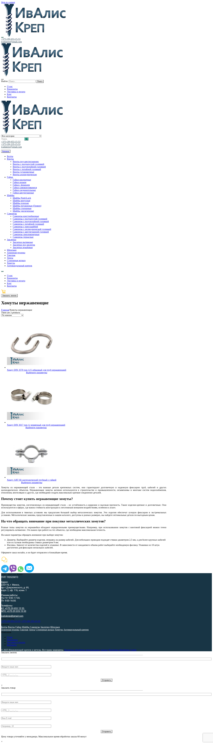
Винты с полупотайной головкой (29, 166)
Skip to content (8, 2)
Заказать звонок (9, 296)
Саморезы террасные (23, 237)
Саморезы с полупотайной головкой (31, 221)
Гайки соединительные (24, 190)
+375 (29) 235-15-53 (10, 144)
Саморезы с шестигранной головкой (31, 232)
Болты (10, 156)
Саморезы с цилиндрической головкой (32, 229)
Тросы (10, 258)
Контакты (12, 645)
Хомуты (11, 263)
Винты (10, 159)
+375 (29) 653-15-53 (10, 39)
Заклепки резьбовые (23, 247)
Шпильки (12, 250)
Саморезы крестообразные (26, 216)
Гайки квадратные (22, 180)
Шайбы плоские (21, 203)
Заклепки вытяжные (23, 242)
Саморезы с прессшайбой (25, 226)
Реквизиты (12, 640)
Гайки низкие (19, 182)
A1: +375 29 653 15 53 (12, 608)
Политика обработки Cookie (122, 650)
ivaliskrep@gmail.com (11, 42)
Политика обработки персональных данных (86, 650)
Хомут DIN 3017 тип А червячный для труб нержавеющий (36, 425)
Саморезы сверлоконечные (26, 234)
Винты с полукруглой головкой (28, 164)
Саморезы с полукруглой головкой (30, 219)
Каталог (5, 151)
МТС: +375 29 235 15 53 (13, 611)
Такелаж (11, 255)
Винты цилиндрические (25, 174)
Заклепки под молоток (24, 245)
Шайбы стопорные (22, 208)
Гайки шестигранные (23, 193)
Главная (5, 310)
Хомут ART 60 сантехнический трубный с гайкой (31, 480)
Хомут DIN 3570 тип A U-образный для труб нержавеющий (36, 370)
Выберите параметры (36, 372)
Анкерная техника (16, 252)
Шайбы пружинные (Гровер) (27, 206)
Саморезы (12, 213)
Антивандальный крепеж (19, 265)
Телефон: (5, 672)
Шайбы (10, 195)
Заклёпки (11, 239)
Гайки (10, 177)
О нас (10, 637)
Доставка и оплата (16, 642)
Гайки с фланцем (21, 185)
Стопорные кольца (16, 260)
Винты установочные (23, 172)
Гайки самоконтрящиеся (25, 187)
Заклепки (45, 627)
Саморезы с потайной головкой (28, 224)
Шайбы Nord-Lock (22, 198)
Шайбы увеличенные (23, 211)
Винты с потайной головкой (27, 169)
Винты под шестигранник (26, 161)
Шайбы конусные (21, 200)
